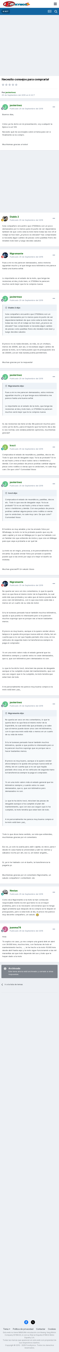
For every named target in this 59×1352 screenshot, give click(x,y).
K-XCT (32, 95)
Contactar (40, 1329)
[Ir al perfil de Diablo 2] (5, 218)
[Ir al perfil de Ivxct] (5, 447)
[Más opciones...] (54, 107)
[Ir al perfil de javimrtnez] (5, 107)
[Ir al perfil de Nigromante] (5, 255)
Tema (6, 1329)
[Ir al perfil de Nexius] (5, 892)
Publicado (26, 108)
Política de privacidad (23, 1329)
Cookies (52, 1329)
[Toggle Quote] (6, 308)
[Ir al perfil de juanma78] (5, 929)
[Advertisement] (29, 45)
